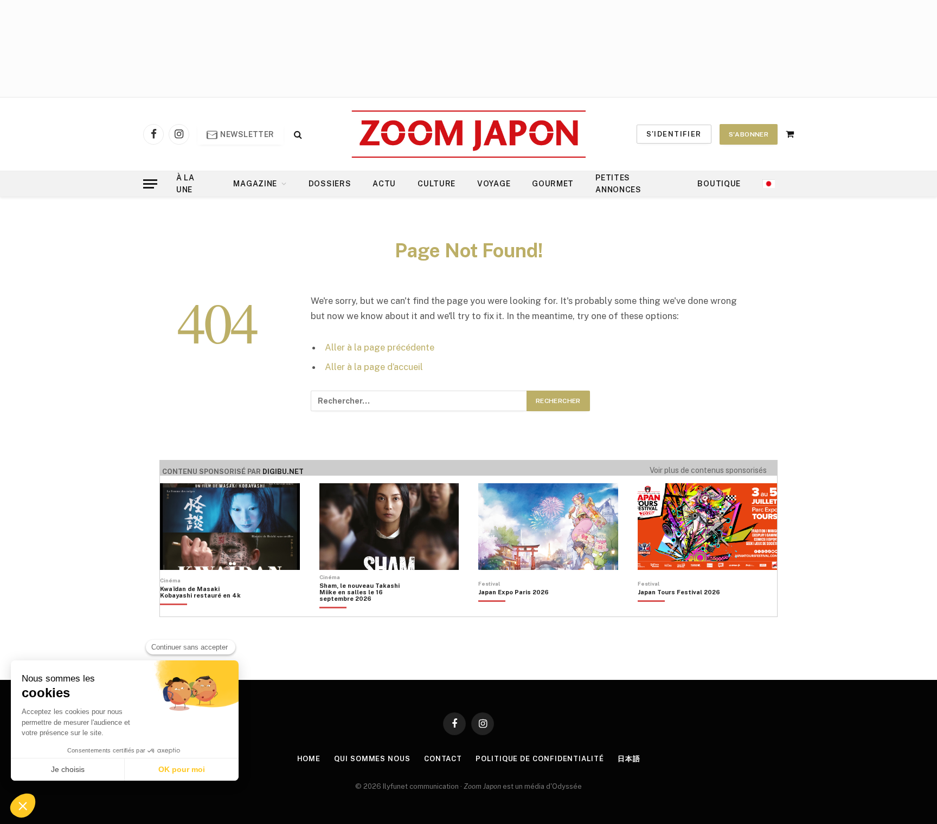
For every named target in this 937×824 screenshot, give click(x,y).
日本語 (629, 759)
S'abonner (748, 134)
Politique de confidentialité (540, 759)
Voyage (493, 183)
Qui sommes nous (372, 759)
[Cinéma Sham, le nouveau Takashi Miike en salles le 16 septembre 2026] (365, 610)
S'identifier (674, 134)
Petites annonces (618, 183)
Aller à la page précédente (379, 347)
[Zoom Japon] (468, 134)
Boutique (719, 183)
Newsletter (246, 134)
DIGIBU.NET (283, 472)
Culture (436, 183)
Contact (443, 759)
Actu (384, 183)
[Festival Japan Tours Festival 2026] (679, 610)
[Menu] (150, 184)
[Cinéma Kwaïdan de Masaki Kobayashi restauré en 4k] (206, 610)
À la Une (185, 183)
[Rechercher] (297, 134)
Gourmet (553, 183)
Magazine (255, 183)
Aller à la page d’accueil (374, 366)
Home (309, 759)
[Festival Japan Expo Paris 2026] (513, 610)
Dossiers (330, 183)
